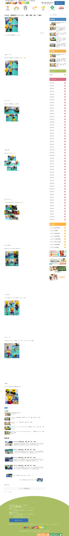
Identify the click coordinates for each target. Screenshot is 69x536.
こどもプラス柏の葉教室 (55, 236)
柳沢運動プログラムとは (12, 524)
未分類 (6, 407)
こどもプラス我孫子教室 (55, 233)
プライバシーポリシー (48, 524)
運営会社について (55, 524)
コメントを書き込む (24, 488)
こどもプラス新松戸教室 (55, 227)
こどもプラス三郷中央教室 (55, 239)
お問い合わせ (60, 3)
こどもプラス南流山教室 (55, 244)
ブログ (28, 524)
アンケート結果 (38, 524)
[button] (65, 14)
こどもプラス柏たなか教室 (55, 241)
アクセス (42, 524)
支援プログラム (19, 524)
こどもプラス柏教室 (54, 230)
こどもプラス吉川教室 (54, 247)
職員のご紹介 (32, 524)
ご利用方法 (24, 524)
